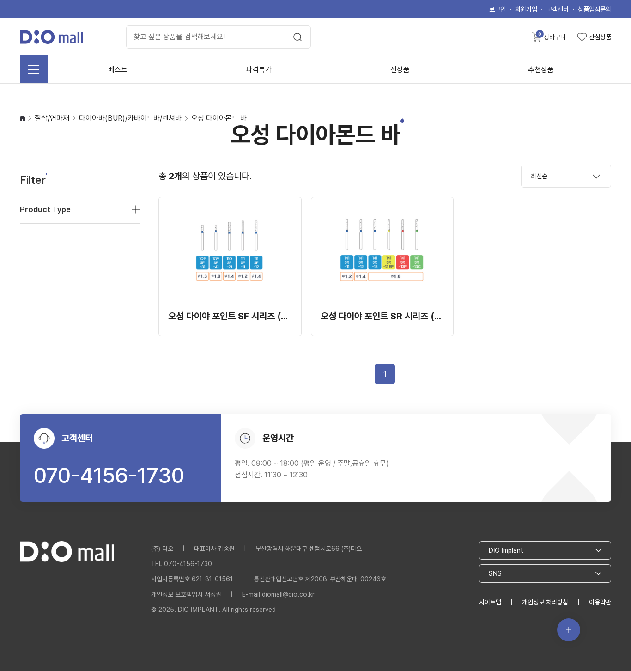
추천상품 (541, 69)
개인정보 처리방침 (545, 602)
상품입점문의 (594, 9)
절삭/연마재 (52, 118)
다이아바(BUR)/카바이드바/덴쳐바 (130, 118)
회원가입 (526, 9)
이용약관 (600, 602)
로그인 (497, 9)
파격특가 (259, 69)
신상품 (400, 69)
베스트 (117, 69)
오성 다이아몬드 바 (219, 118)
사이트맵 (490, 602)
